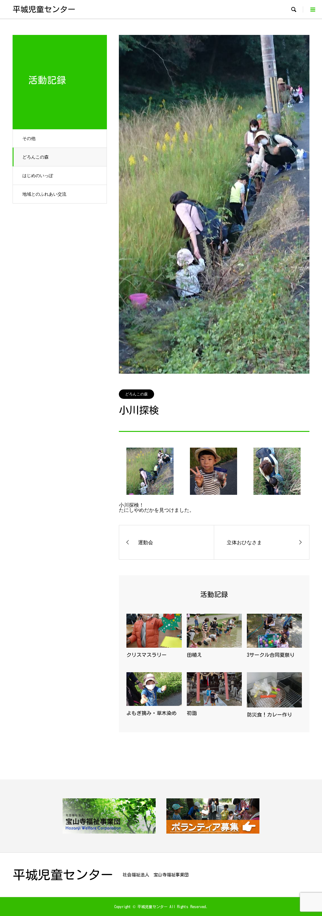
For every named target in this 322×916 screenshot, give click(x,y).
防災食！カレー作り (269, 714)
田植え (194, 654)
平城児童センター (44, 9)
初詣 (192, 713)
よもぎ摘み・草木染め (151, 713)
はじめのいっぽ (37, 175)
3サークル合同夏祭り (271, 654)
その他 (29, 138)
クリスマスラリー (146, 654)
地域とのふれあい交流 (44, 194)
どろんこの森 (35, 157)
